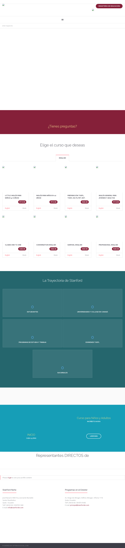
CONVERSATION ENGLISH (46, 245)
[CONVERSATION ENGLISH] (47, 227)
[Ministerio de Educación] (93, 10)
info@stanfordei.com (15, 507)
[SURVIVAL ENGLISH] (78, 227)
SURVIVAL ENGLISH (75, 245)
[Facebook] (121, 546)
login (10, 478)
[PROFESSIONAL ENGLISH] (109, 227)
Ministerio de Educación (109, 6)
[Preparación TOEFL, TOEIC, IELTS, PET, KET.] (78, 177)
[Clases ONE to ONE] (15, 227)
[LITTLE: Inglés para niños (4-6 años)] (15, 177)
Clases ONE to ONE (13, 245)
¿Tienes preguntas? (62, 126)
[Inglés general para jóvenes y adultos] (109, 177)
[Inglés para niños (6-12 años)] (47, 177)
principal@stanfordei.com (79, 505)
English (7, 208)
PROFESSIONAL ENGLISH (108, 245)
